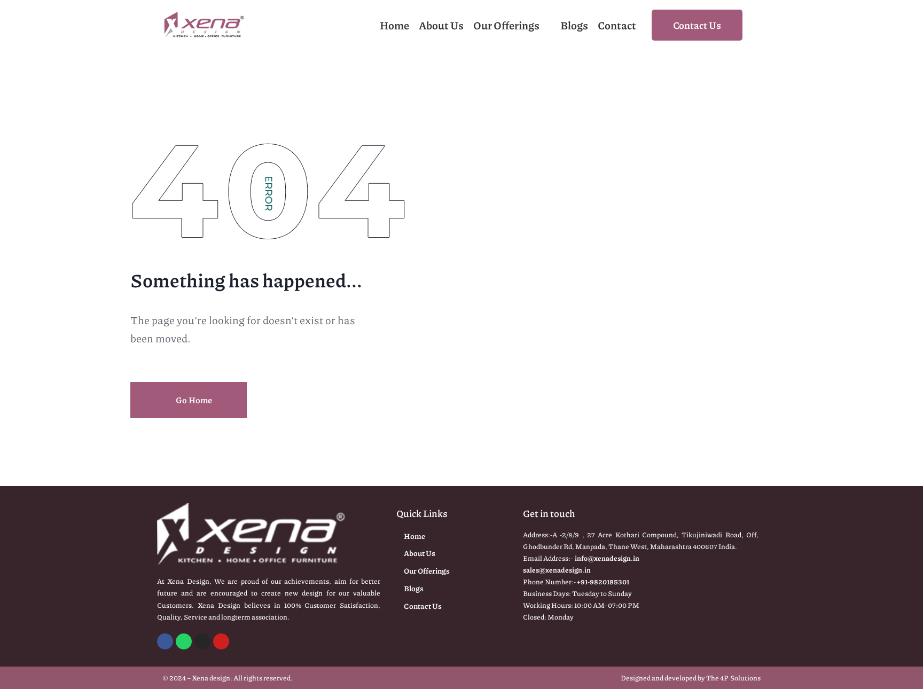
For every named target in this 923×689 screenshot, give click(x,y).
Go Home (193, 400)
